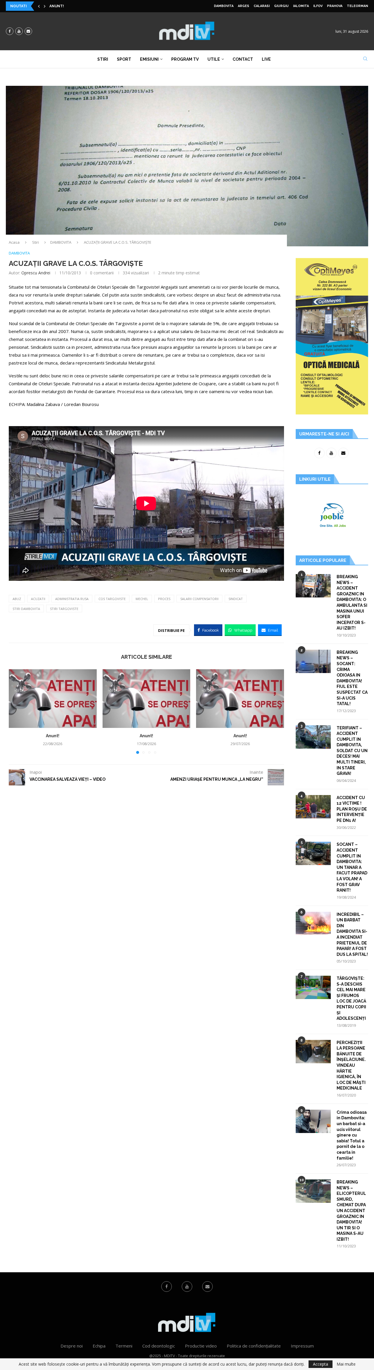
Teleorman (357, 6)
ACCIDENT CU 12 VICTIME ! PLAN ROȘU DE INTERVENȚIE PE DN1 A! (352, 809)
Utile (213, 59)
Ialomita (301, 6)
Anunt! (56, 6)
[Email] (28, 31)
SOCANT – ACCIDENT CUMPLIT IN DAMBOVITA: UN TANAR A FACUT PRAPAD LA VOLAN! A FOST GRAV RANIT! (352, 867)
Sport (124, 59)
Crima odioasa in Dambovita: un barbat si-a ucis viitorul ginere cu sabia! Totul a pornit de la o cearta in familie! (352, 1135)
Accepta (320, 1364)
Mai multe (346, 1364)
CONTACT (243, 59)
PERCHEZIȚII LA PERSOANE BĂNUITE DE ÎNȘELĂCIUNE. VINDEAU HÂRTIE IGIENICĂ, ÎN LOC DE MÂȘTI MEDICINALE (351, 1065)
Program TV (185, 59)
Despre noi (71, 1346)
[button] (39, 6)
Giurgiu (281, 6)
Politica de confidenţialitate (254, 1346)
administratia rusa (72, 599)
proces (164, 599)
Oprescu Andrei (35, 273)
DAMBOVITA (223, 6)
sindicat (235, 599)
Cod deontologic (158, 1346)
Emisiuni (149, 59)
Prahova (334, 6)
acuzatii (38, 599)
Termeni (123, 1346)
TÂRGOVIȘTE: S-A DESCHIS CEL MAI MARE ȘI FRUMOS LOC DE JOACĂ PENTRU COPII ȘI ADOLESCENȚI (351, 998)
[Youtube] (19, 31)
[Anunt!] (53, 698)
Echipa (99, 1346)
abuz (17, 599)
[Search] (365, 59)
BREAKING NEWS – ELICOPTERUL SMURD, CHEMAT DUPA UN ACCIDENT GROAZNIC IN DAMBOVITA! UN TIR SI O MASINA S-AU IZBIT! (351, 1211)
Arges (243, 6)
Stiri (102, 59)
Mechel (142, 599)
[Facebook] (9, 31)
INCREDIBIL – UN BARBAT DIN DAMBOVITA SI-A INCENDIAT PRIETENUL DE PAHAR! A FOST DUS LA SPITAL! (352, 934)
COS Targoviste (112, 599)
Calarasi (262, 6)
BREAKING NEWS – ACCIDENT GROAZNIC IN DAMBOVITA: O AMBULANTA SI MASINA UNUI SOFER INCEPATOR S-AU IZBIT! (352, 602)
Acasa (14, 242)
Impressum (302, 1346)
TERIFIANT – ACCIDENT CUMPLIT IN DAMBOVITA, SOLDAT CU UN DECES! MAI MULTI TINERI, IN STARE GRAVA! (352, 751)
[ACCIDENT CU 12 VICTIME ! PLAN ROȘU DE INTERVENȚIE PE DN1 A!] (313, 806)
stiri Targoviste (64, 608)
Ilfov (318, 6)
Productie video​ (201, 1346)
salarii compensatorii (199, 599)
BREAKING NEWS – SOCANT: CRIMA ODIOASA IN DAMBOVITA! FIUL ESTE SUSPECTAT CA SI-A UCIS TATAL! (352, 678)
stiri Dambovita (26, 608)
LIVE (266, 59)
